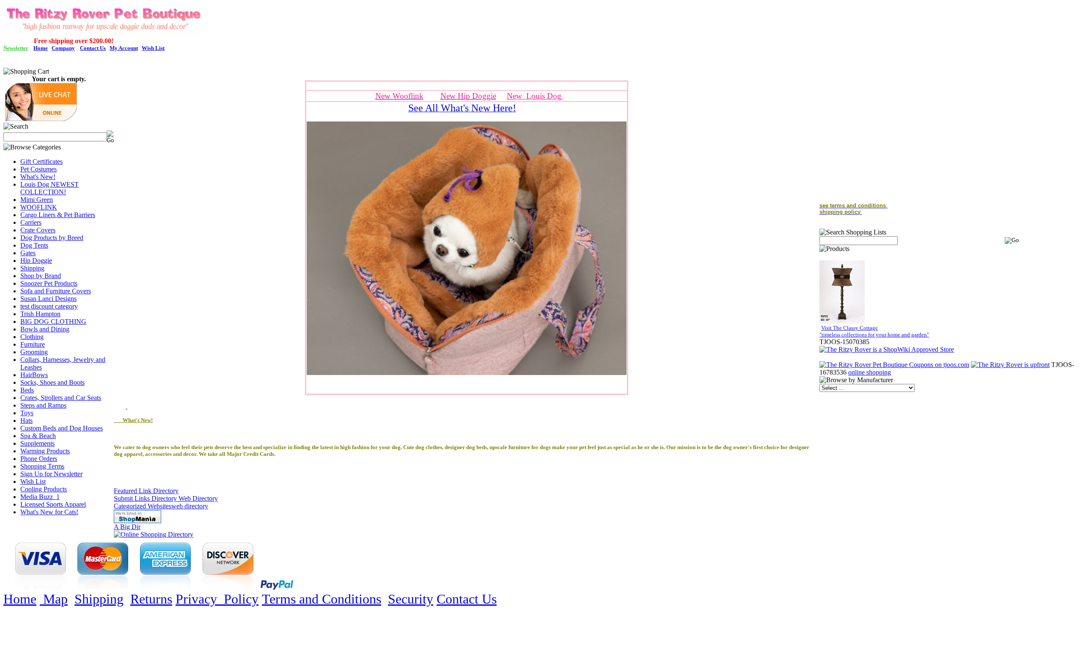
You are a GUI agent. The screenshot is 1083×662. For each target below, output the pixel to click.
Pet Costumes (38, 169)
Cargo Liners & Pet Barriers (57, 214)
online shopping (869, 372)
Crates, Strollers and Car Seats (60, 397)
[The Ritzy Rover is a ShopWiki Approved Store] (886, 349)
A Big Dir (127, 526)
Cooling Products (43, 489)
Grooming (34, 352)
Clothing (32, 336)
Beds (27, 390)
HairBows (34, 374)
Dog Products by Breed (51, 237)
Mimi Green (36, 199)
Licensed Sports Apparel (53, 504)
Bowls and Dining (44, 329)
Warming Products (45, 451)
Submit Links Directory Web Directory (166, 498)
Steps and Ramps (43, 405)
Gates (28, 253)
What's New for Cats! (49, 512)
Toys (26, 413)
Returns (151, 599)
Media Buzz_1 (40, 496)
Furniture (32, 344)
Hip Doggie (36, 260)
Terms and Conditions (321, 599)
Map (54, 599)
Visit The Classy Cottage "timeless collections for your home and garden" (874, 331)
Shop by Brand (40, 275)
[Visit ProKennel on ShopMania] (137, 520)
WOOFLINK (38, 207)
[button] (41, 118)
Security (410, 599)
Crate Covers (37, 230)
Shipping (32, 268)
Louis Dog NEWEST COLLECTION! (49, 188)
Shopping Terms (42, 466)
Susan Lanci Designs (48, 298)
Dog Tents (34, 245)
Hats (26, 420)
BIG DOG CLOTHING (53, 321)
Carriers (30, 222)
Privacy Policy (217, 599)
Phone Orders (38, 458)
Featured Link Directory (146, 490)
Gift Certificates (41, 161)
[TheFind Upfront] (1010, 364)
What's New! (37, 176)
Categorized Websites (142, 506)
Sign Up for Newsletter (51, 473)
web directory (189, 506)
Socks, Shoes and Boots (52, 382)
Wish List (33, 481)
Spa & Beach (38, 435)
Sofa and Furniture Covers (55, 291)
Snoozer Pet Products (48, 283)
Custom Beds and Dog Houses (61, 428)
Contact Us (467, 599)
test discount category (49, 306)
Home (19, 599)
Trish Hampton (40, 313)
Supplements (37, 443)
